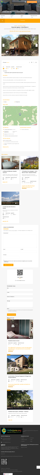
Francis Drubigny (15, 469)
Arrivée (12, 15)
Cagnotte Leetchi (24, 447)
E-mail (22, 249)
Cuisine (5, 101)
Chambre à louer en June (13, 340)
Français (7, 473)
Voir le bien (20, 370)
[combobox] (5, 17)
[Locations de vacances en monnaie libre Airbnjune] (2, 2)
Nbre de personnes (34, 15)
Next (37, 45)
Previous (3, 45)
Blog (31, 441)
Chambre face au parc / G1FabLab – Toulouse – (18, 411)
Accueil (15, 25)
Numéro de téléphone (10, 296)
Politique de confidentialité (5, 468)
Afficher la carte (24, 439)
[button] (20, 114)
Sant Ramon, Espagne (22, 25)
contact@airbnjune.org (6, 442)
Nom (4, 249)
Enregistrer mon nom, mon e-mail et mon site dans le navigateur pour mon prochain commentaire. (18, 261)
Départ (22, 15)
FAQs (31, 439)
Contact (23, 441)
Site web (4, 254)
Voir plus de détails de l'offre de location (10, 166)
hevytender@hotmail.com (20, 280)
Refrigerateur (17, 101)
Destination (3, 15)
